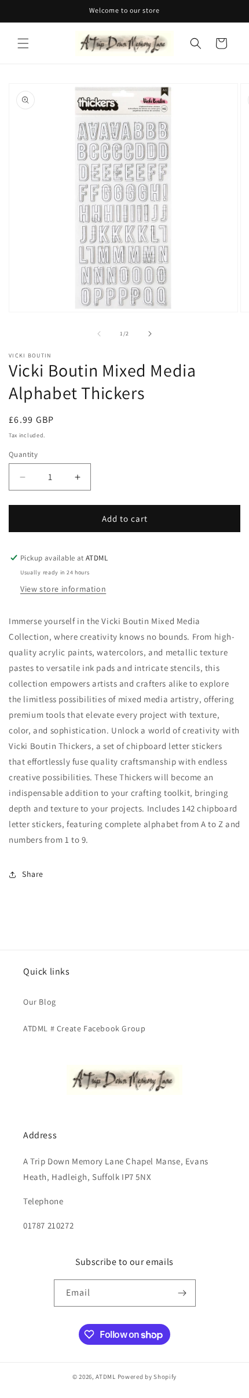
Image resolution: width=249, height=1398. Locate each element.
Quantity (23, 454)
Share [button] (32, 874)
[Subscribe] (182, 1293)
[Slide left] (99, 333)
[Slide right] (150, 333)
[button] (23, 43)
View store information (63, 589)
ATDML (106, 1377)
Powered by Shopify (147, 1377)
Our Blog (39, 1002)
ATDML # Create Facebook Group (84, 1028)
